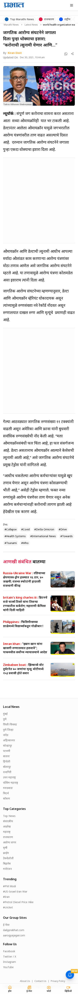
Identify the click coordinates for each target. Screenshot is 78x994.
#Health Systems (15, 536)
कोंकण (6, 798)
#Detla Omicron (44, 529)
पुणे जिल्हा (8, 729)
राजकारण (8, 837)
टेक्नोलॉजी (8, 858)
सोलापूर (7, 767)
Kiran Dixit (15, 53)
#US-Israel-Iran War (15, 891)
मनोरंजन (7, 869)
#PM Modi (9, 886)
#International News (43, 536)
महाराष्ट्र (6, 832)
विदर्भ (6, 793)
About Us (25, 981)
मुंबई (5, 714)
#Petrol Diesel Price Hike (18, 902)
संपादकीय (8, 821)
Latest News (31, 24)
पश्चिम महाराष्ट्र (10, 782)
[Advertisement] (39, 200)
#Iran (6, 897)
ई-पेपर (6, 925)
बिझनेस (7, 863)
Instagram (9, 962)
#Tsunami (11, 543)
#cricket (8, 907)
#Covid (25, 529)
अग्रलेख (7, 826)
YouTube (8, 967)
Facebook (9, 951)
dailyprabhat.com (13, 930)
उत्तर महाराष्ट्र (9, 777)
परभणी (6, 751)
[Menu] (71, 5)
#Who (25, 543)
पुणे (4, 719)
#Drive (63, 529)
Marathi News (11, 24)
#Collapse (11, 529)
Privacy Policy (58, 981)
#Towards (66, 536)
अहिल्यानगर (9, 740)
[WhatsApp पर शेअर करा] (66, 54)
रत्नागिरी (7, 772)
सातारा (6, 756)
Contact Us (40, 981)
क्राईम (6, 853)
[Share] (72, 54)
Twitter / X (9, 956)
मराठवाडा (8, 788)
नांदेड (5, 735)
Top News (9, 816)
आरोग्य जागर (9, 842)
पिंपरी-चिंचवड (10, 724)
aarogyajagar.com (14, 935)
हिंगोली (6, 761)
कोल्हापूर (7, 745)
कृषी (5, 847)
